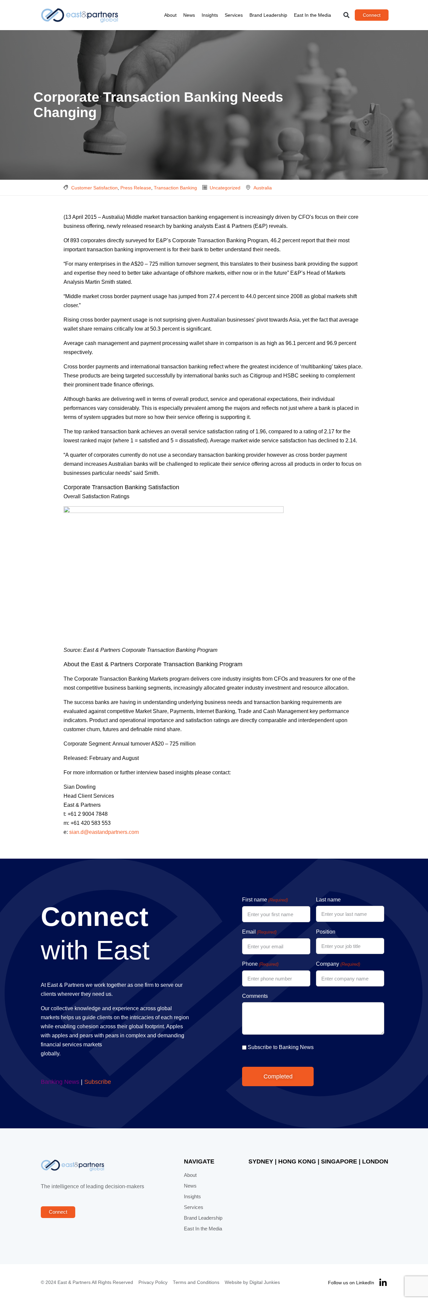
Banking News (60, 1081)
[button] (346, 15)
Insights (210, 15)
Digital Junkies (264, 1282)
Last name (328, 899)
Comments (255, 996)
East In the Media (312, 15)
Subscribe (97, 1081)
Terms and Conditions (196, 1282)
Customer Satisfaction (94, 187)
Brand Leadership (268, 15)
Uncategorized (225, 187)
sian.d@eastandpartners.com (104, 832)
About (170, 15)
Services (234, 15)
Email (259, 932)
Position (325, 932)
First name (265, 899)
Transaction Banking (175, 187)
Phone (260, 964)
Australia (262, 187)
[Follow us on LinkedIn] (383, 1283)
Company (338, 964)
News (189, 15)
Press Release (135, 187)
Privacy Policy (153, 1282)
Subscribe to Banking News (281, 1047)
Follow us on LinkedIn (351, 1282)
